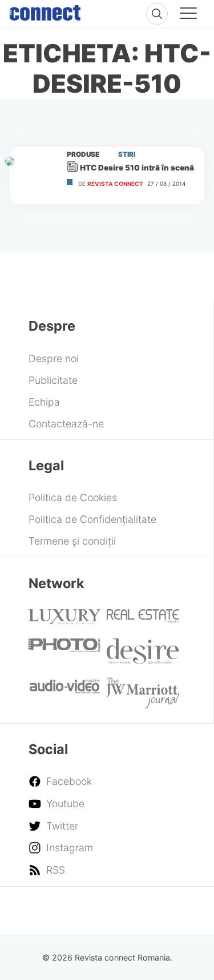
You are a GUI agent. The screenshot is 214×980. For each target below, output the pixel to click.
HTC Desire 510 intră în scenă (137, 167)
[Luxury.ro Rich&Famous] (64, 620)
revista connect (115, 183)
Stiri (126, 154)
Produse (83, 154)
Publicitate (53, 380)
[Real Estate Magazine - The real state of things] (143, 619)
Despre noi (54, 358)
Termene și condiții (72, 541)
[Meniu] (188, 14)
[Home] (45, 10)
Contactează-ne (66, 424)
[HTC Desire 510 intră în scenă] (33, 175)
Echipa (44, 402)
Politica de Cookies (73, 497)
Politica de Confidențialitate (92, 519)
